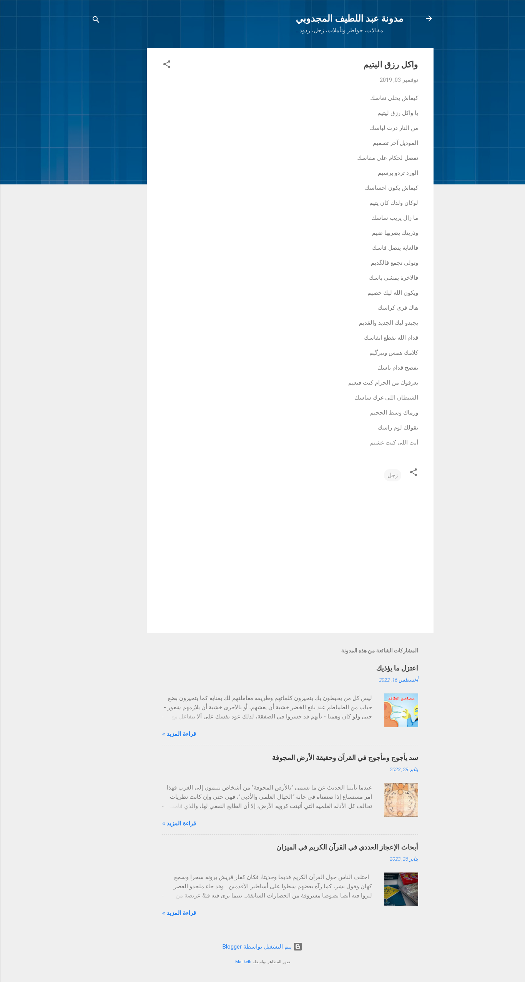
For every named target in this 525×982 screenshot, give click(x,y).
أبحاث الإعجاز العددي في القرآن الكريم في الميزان (347, 847)
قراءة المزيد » (179, 733)
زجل (392, 475)
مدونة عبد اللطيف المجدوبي (350, 18)
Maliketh (243, 961)
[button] (166, 65)
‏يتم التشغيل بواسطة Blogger (258, 946)
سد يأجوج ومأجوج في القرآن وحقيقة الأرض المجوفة (345, 757)
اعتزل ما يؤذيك (397, 668)
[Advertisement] (116, 163)
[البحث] (96, 21)
